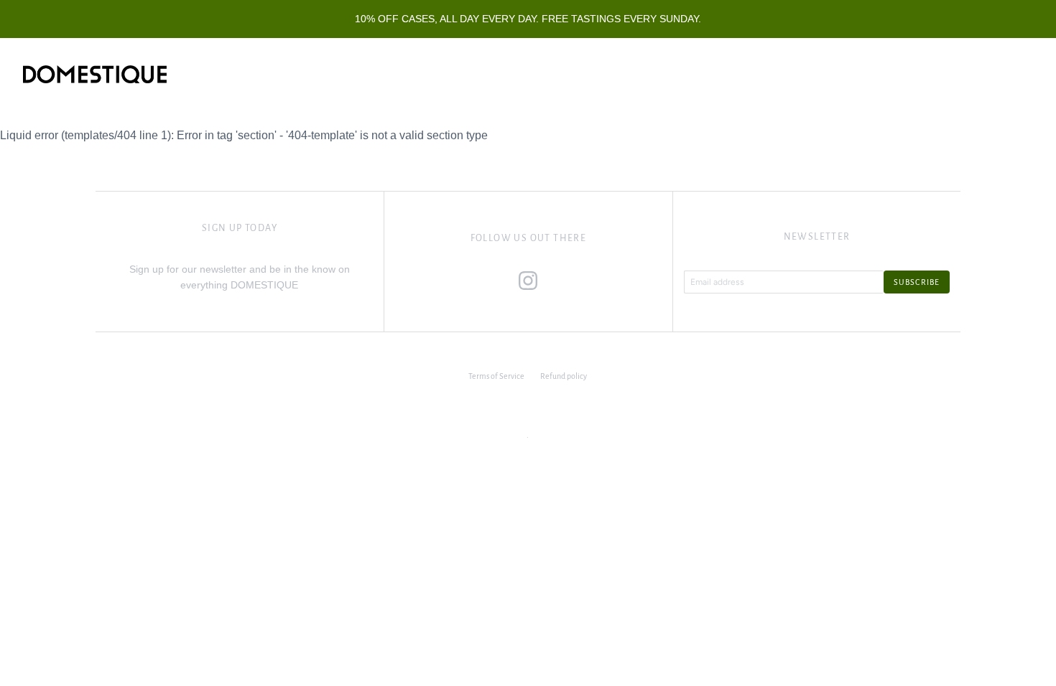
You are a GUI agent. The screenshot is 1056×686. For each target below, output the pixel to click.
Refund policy (563, 376)
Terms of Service (496, 376)
